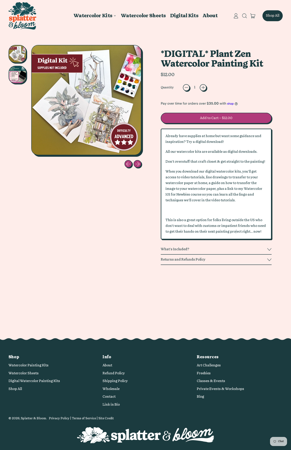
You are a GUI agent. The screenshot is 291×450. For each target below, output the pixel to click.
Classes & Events (211, 381)
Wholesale (111, 389)
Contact (109, 396)
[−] (186, 87)
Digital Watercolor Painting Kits (34, 381)
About (210, 15)
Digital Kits (184, 15)
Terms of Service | (85, 418)
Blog (200, 396)
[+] (203, 87)
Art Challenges (209, 365)
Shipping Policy (115, 381)
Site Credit (106, 418)
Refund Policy (114, 373)
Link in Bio (111, 404)
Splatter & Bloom (33, 418)
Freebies (204, 373)
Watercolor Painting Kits (28, 365)
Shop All (15, 389)
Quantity (167, 87)
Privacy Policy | (60, 418)
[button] (244, 16)
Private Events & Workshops (220, 389)
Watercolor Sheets (143, 15)
